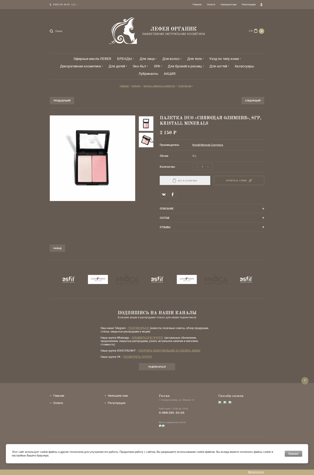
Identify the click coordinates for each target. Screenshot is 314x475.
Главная (58, 395)
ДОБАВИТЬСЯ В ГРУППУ (148, 337)
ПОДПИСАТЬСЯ (138, 328)
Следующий (253, 100)
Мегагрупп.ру (256, 472)
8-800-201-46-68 (171, 413)
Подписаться (157, 367)
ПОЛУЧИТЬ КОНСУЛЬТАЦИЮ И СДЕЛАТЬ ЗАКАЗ (169, 350)
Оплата (58, 403)
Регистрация (116, 403)
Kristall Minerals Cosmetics (207, 144)
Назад (57, 248)
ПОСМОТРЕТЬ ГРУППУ (137, 356)
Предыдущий (62, 100)
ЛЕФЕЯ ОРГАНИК (173, 29)
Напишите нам (118, 395)
